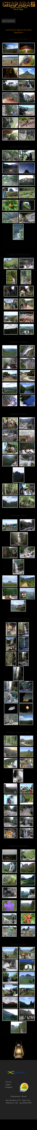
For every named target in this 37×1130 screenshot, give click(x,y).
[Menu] (34, 5)
